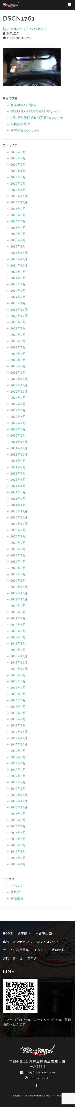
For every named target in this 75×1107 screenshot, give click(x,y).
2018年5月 (18, 700)
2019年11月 (19, 593)
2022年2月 (18, 435)
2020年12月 (19, 511)
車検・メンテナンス (17, 941)
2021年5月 (18, 479)
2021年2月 (18, 498)
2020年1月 (18, 580)
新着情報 (17, 898)
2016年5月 (18, 838)
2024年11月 (19, 259)
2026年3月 (18, 177)
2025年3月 (18, 233)
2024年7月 (18, 284)
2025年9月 (18, 208)
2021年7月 (18, 467)
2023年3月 (18, 360)
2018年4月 (18, 706)
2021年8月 (18, 460)
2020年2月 (18, 574)
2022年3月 (18, 429)
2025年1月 (18, 246)
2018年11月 (19, 662)
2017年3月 (18, 776)
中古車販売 (44, 933)
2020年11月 (19, 517)
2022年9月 (18, 397)
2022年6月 (18, 410)
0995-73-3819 (40, 1078)
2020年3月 (18, 568)
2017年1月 (18, 788)
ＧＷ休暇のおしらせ (25, 130)
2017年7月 (18, 763)
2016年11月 (19, 801)
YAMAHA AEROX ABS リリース (35, 111)
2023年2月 (18, 366)
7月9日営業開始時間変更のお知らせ (37, 117)
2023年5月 (18, 347)
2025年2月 (18, 240)
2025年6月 (18, 215)
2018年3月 (18, 713)
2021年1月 (18, 505)
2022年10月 (19, 391)
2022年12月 (19, 379)
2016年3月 (18, 851)
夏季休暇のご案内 (24, 105)
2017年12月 (19, 731)
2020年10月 (19, 523)
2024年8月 (18, 278)
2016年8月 (18, 820)
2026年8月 (18, 152)
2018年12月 (19, 656)
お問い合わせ (12, 958)
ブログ (15, 892)
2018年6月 (18, 694)
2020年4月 (18, 561)
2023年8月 (18, 328)
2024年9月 (18, 271)
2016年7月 (18, 826)
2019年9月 (18, 605)
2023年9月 (18, 322)
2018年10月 (19, 668)
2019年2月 (18, 649)
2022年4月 (18, 423)
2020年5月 (18, 555)
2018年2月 (18, 719)
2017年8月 (18, 757)
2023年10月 (19, 315)
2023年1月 (18, 372)
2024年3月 (18, 290)
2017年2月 (18, 782)
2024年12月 (19, 252)
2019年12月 (19, 587)
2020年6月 (18, 549)
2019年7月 (18, 618)
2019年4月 (18, 637)
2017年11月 (19, 738)
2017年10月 (19, 744)
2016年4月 (18, 845)
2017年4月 (18, 769)
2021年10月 (19, 454)
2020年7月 (18, 542)
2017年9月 (18, 750)
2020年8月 (18, 536)
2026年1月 (18, 190)
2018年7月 (18, 687)
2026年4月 (18, 171)
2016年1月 (18, 864)
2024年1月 (18, 303)
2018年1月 (18, 725)
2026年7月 (18, 158)
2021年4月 (18, 486)
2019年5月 (18, 631)
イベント (17, 885)
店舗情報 (58, 950)
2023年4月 (18, 353)
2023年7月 (18, 334)
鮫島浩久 (40, 29)
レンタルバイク (48, 941)
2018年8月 (18, 681)
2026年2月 (18, 183)
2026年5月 (18, 164)
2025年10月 (19, 202)
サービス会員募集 (16, 950)
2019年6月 (18, 624)
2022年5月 (18, 416)
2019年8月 (18, 612)
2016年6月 (18, 832)
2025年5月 (18, 221)
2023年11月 (19, 309)
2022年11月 (19, 385)
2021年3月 (18, 492)
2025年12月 (19, 196)
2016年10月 (19, 807)
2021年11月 (19, 448)
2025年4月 (18, 227)
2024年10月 (19, 265)
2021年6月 (18, 473)
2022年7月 (18, 404)
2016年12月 (19, 795)
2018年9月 (18, 675)
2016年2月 (18, 857)
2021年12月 (19, 441)
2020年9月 (18, 530)
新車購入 (24, 933)
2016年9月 (18, 813)
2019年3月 (18, 643)
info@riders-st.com (40, 1072)
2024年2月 (18, 297)
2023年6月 (18, 341)
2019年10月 (19, 599)
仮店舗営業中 (20, 124)
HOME (8, 933)
